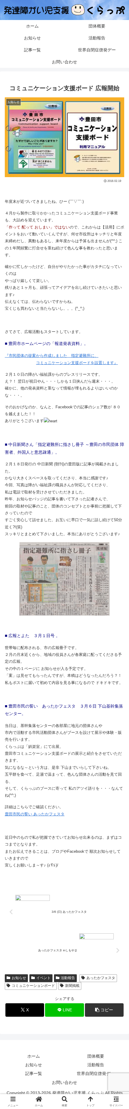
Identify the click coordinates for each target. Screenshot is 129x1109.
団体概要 (95, 1056)
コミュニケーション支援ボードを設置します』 (77, 363)
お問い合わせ (64, 1082)
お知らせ (19, 978)
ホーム (33, 1056)
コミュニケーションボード (33, 986)
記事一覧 (33, 1073)
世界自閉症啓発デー (96, 1073)
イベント (43, 978)
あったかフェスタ (100, 978)
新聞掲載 (72, 986)
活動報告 (68, 978)
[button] (104, 1010)
